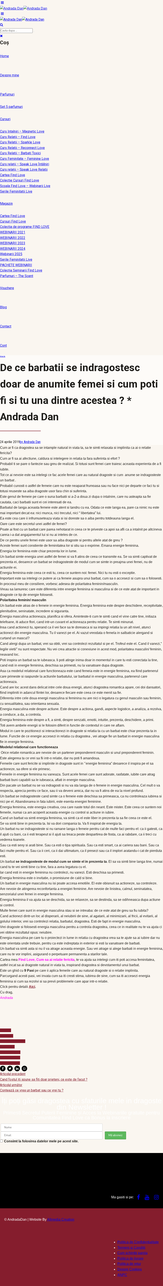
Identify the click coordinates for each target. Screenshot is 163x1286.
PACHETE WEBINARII (16, 265)
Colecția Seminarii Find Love (21, 270)
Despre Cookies (129, 1269)
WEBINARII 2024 (12, 249)
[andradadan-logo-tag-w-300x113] (36, 1180)
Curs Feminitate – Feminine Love (24, 159)
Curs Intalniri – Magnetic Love (22, 131)
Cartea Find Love (12, 175)
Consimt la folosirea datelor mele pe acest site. (41, 1141)
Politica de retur (129, 1264)
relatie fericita (10, 1057)
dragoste (6, 1036)
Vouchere (7, 288)
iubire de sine (10, 1052)
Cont (3, 345)
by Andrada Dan (30, 442)
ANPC (122, 1275)
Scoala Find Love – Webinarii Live (25, 186)
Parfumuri (7, 94)
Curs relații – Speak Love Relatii (24, 169)
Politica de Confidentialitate (138, 1242)
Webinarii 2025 (11, 254)
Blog (3, 307)
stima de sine (10, 1063)
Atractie (2, 356)
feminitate (7, 1047)
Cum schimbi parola (132, 1253)
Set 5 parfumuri (11, 107)
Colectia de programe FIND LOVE (24, 227)
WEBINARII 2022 (12, 238)
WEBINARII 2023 (12, 243)
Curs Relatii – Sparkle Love (20, 142)
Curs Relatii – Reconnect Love (22, 148)
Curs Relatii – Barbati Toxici (20, 153)
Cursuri (5, 119)
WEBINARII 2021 (12, 232)
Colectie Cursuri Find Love (19, 180)
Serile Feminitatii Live (16, 191)
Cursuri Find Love (13, 221)
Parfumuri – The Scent (16, 276)
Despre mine (9, 75)
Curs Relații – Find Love (17, 137)
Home (4, 56)
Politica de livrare (130, 1258)
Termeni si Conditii (131, 1247)
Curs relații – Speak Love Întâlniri (24, 164)
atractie (5, 1030)
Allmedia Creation (60, 1219)
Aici (32, 986)
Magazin (6, 204)
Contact (5, 326)
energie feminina (12, 1041)
